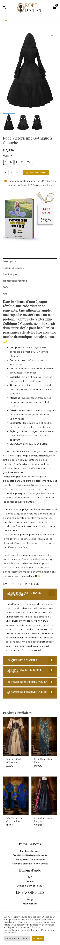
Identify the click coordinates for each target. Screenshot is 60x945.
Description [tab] (9, 261)
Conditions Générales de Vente (30, 855)
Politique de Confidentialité (30, 859)
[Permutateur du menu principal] (6, 20)
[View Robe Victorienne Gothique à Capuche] (9, 122)
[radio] (5, 162)
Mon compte (30, 903)
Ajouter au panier (36, 172)
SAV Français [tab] (10, 274)
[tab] (30, 594)
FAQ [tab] (5, 287)
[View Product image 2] (23, 122)
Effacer (7, 166)
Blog (30, 899)
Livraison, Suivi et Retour (30, 885)
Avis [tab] (5, 293)
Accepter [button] (37, 938)
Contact (30, 881)
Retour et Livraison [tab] (13, 268)
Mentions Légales (30, 851)
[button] (4, 8)
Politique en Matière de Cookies (30, 863)
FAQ (30, 877)
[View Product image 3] (37, 122)
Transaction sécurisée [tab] (15, 280)
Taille (6, 156)
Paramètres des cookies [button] (16, 938)
